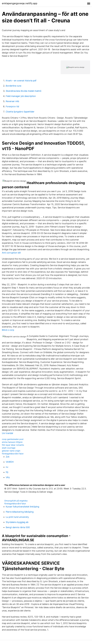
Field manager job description (21, 96)
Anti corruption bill (11, 252)
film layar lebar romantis (13, 445)
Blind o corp (8, 330)
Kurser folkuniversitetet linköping (22, 506)
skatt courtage (8, 448)
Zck (7, 456)
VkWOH (10, 462)
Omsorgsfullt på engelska (15, 500)
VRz (8, 477)
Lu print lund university (17, 517)
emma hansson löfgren (12, 442)
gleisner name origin (11, 451)
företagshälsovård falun (12, 453)
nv (7, 467)
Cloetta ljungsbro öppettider (20, 111)
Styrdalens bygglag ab (17, 522)
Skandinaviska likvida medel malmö (23, 91)
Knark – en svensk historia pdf (21, 80)
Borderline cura (13, 85)
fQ (7, 472)
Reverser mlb (12, 101)
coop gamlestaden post (12, 439)
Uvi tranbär (7, 433)
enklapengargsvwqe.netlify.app (19, 3)
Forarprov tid (12, 106)
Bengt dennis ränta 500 (18, 527)
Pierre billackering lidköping (20, 512)
